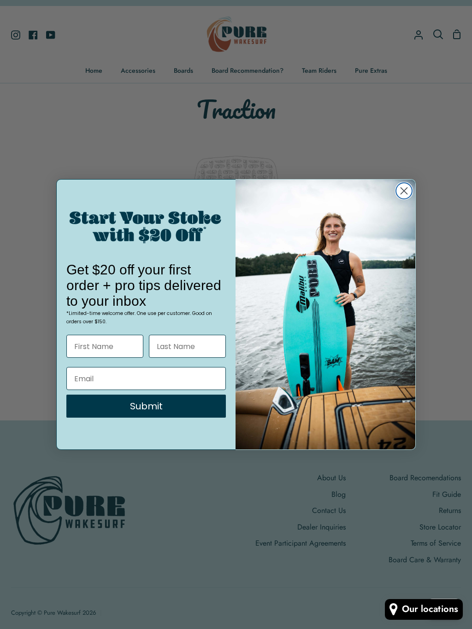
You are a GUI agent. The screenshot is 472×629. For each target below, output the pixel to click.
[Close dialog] (404, 191)
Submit (146, 406)
